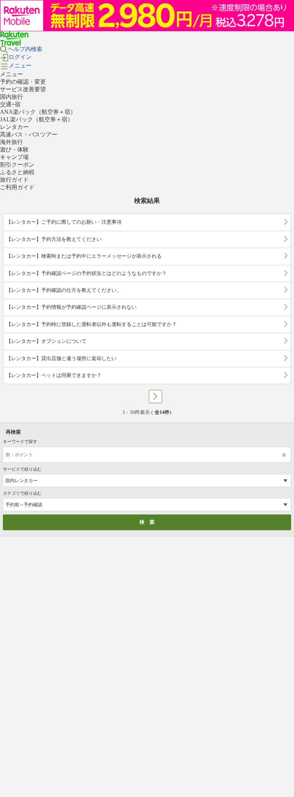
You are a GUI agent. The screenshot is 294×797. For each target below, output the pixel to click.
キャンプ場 (14, 157)
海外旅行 (11, 142)
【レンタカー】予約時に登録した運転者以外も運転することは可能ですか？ (91, 324)
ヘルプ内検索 (25, 49)
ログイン (20, 57)
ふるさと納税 (17, 172)
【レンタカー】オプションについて (46, 341)
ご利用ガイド (17, 187)
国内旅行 (11, 97)
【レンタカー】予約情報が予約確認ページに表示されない (71, 307)
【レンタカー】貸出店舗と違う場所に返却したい (61, 358)
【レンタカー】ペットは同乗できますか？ (53, 375)
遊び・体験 (14, 149)
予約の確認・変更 (23, 82)
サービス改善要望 (23, 89)
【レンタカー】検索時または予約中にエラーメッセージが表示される (84, 256)
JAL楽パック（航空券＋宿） (36, 119)
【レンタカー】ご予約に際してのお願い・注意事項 (64, 222)
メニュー (20, 65)
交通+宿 (10, 104)
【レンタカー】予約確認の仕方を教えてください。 (64, 290)
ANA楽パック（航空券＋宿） (38, 112)
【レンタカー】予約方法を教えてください (53, 239)
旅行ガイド (14, 180)
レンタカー (14, 127)
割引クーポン (17, 165)
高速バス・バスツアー (28, 134)
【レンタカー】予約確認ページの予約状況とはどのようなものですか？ (86, 273)
